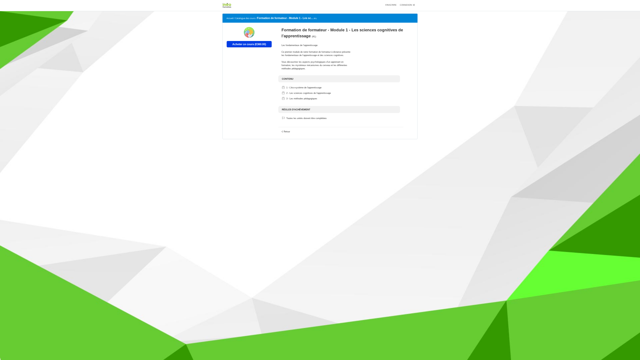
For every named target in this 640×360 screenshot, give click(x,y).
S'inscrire (390, 5)
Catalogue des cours (245, 18)
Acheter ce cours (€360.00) (249, 44)
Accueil (229, 18)
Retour (287, 131)
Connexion (406, 5)
